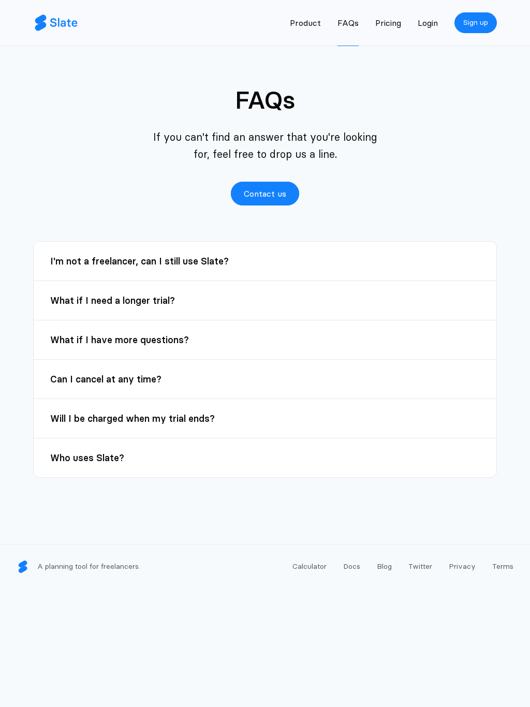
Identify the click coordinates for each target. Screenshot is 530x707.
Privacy (462, 566)
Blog (384, 566)
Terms (502, 566)
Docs (351, 566)
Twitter (420, 566)
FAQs (348, 23)
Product (305, 23)
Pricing (388, 23)
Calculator (309, 566)
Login (428, 23)
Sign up (475, 22)
